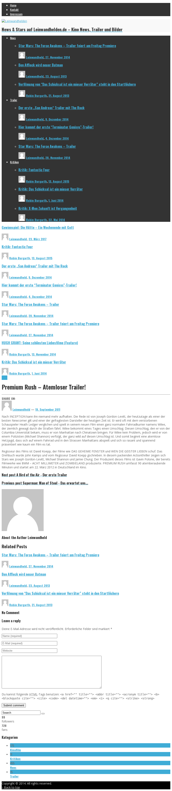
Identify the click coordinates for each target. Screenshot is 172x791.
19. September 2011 (47, 409)
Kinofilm (15, 750)
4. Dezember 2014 (57, 138)
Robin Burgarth (36, 95)
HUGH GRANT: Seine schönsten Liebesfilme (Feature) (40, 342)
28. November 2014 (57, 157)
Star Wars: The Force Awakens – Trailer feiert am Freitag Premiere (67, 45)
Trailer (14, 776)
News (4, 377)
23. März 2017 (38, 239)
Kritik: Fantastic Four (34, 169)
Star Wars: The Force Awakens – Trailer (47, 146)
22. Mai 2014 (56, 219)
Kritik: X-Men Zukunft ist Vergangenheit (47, 208)
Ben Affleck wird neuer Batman (40, 65)
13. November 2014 (44, 354)
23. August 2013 (56, 76)
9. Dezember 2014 (57, 119)
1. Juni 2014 (56, 200)
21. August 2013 (58, 95)
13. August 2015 (58, 181)
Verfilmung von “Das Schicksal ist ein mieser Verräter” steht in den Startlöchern (77, 84)
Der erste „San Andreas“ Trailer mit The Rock (51, 107)
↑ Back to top (11, 787)
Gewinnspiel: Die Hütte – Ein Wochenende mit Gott (38, 227)
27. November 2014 (57, 57)
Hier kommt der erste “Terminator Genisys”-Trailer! (56, 127)
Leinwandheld (35, 57)
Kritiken (15, 758)
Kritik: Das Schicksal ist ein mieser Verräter (50, 189)
